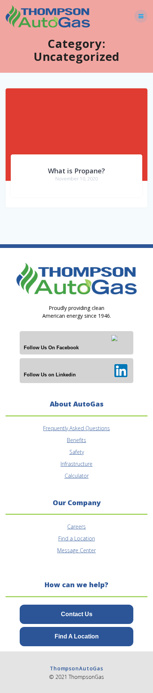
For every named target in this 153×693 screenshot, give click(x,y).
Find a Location (76, 538)
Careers (76, 526)
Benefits (76, 440)
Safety (76, 451)
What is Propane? (76, 170)
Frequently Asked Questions (76, 428)
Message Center (76, 550)
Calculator (77, 475)
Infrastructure (76, 463)
